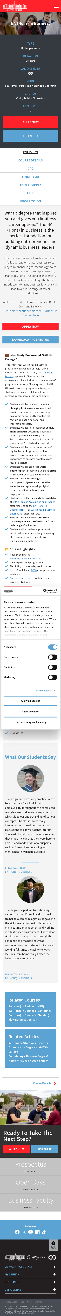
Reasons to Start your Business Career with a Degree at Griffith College (28, 1047)
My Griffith (12, 1274)
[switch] (52, 657)
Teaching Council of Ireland (25, 558)
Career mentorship (20, 578)
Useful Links (13, 1289)
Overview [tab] (30, 152)
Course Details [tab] (30, 160)
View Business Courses (22, 1019)
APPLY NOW (30, 326)
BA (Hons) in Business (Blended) (28, 1015)
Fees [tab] (30, 193)
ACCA (34, 570)
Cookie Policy (26, 1302)
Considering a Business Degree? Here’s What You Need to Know (28, 1058)
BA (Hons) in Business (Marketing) (29, 1011)
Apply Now (30, 122)
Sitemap (38, 1302)
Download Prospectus (30, 339)
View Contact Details (19, 1267)
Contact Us (30, 136)
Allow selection (30, 711)
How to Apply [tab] (30, 185)
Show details (43, 690)
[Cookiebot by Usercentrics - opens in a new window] (43, 591)
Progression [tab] (30, 201)
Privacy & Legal (11, 1302)
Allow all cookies (30, 700)
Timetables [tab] (30, 176)
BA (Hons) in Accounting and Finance (34, 501)
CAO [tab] (31, 168)
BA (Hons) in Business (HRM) (26, 1006)
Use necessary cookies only (30, 722)
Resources (12, 1282)
